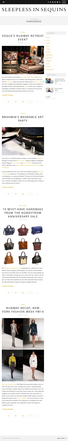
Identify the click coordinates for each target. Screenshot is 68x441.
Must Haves (23, 205)
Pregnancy (49, 61)
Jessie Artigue (19, 165)
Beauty (48, 37)
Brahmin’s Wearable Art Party (23, 118)
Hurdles (48, 97)
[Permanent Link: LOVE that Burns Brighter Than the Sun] (49, 83)
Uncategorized (50, 69)
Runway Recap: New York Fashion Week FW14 (23, 309)
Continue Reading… (8, 95)
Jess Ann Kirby (27, 163)
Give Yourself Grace (58, 89)
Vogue (26, 86)
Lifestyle (48, 52)
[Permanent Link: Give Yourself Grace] (49, 92)
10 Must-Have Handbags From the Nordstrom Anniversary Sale (23, 212)
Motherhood (49, 55)
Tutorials (48, 66)
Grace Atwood (16, 163)
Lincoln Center (38, 82)
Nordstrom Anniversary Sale (12, 268)
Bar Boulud (9, 82)
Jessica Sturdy (36, 165)
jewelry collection (22, 398)
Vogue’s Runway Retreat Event (23, 37)
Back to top (61, 438)
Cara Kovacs (27, 165)
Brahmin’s (40, 158)
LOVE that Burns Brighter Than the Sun (60, 80)
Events (23, 32)
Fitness (48, 46)
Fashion (48, 43)
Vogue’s (39, 77)
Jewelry (48, 49)
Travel (47, 63)
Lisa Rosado (5, 167)
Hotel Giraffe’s (21, 160)
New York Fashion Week (27, 77)
